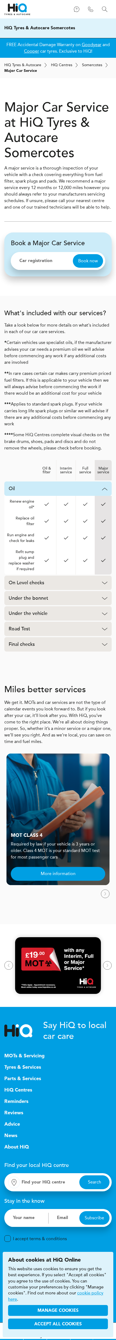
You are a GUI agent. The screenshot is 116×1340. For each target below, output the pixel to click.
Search (94, 1182)
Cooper (31, 51)
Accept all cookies (58, 1324)
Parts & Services (22, 1078)
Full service (85, 470)
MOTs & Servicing (24, 1056)
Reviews (13, 1113)
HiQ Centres (18, 1090)
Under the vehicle (28, 613)
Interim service (66, 470)
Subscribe (94, 1217)
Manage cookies (58, 1311)
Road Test (19, 629)
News (10, 1135)
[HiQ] (23, 1030)
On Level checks (26, 583)
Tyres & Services (22, 1067)
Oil (12, 489)
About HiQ (16, 1147)
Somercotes (92, 65)
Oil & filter (46, 470)
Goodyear (91, 44)
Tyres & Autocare (22, 65)
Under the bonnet (28, 598)
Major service (103, 470)
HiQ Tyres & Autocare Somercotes (39, 28)
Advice (12, 1124)
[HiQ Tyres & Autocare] (17, 9)
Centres (61, 65)
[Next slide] (105, 893)
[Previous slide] (8, 965)
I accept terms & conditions (40, 1238)
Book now (88, 260)
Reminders (16, 1101)
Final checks (22, 644)
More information (58, 873)
